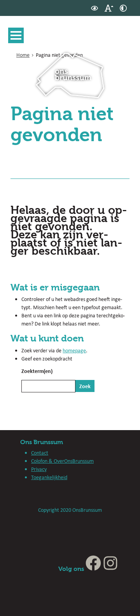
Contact (39, 452)
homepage (74, 350)
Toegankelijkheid (49, 477)
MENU (16, 35)
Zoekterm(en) (36, 370)
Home (23, 54)
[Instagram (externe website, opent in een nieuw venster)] (110, 568)
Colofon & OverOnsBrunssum (62, 460)
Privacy (39, 469)
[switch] (94, 8)
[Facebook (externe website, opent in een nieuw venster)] (93, 568)
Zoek (85, 386)
